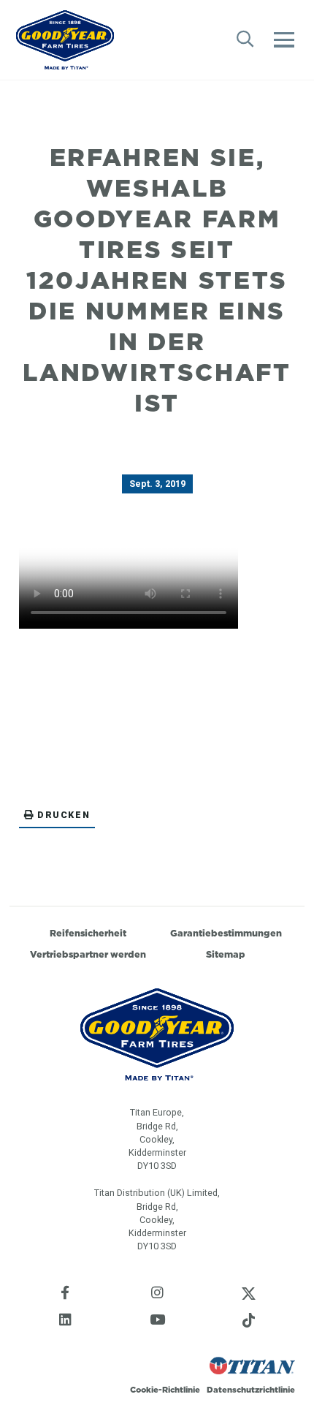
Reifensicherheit (88, 933)
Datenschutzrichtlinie (251, 1390)
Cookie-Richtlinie (165, 1390)
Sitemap (225, 954)
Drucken (63, 814)
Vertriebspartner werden (88, 954)
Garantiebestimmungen (226, 933)
